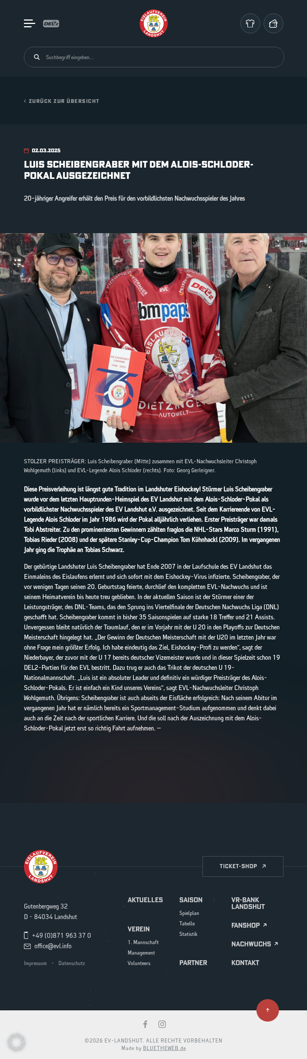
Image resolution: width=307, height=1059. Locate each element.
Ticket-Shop (238, 866)
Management (141, 953)
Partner (193, 962)
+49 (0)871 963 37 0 (61, 936)
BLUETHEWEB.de (164, 1048)
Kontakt (245, 962)
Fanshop (245, 925)
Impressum (35, 963)
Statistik (188, 934)
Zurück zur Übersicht (64, 101)
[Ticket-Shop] (273, 23)
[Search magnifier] (36, 57)
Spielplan (189, 913)
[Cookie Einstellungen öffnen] (16, 1042)
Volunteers (139, 964)
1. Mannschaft (143, 943)
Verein (139, 929)
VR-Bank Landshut (248, 903)
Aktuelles (145, 900)
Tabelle (187, 924)
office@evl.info (53, 946)
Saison (191, 900)
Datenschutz (71, 963)
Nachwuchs (251, 944)
